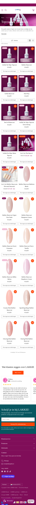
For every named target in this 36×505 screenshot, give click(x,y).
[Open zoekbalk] (5, 10)
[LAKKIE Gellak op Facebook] (2, 471)
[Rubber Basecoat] (27, 54)
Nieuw (21, 494)
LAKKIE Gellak (13, 487)
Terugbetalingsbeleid (17, 497)
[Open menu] (2, 10)
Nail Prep (26, 93)
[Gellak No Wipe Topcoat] (9, 54)
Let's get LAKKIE (5, 494)
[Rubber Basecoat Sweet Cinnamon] (9, 236)
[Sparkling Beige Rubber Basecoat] (27, 297)
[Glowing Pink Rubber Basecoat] (9, 328)
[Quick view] (15, 48)
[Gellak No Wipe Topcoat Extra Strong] (27, 112)
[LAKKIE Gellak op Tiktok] (10, 471)
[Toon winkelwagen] (33, 10)
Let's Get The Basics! (26, 153)
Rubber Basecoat (27, 65)
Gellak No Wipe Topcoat (9, 65)
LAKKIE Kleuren (5, 492)
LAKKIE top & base (15, 492)
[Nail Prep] (27, 83)
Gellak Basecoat (9, 93)
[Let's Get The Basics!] (27, 143)
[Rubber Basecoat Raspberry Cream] (27, 267)
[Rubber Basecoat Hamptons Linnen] (27, 205)
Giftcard (26, 494)
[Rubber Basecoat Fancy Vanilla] (27, 236)
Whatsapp (6, 460)
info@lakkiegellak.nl (9, 463)
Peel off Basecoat (9, 122)
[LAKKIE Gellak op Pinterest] (5, 471)
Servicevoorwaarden (6, 497)
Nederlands (4, 484)
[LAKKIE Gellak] (18, 10)
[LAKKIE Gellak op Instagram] (8, 471)
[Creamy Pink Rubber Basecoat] (9, 297)
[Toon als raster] (29, 40)
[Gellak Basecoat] (9, 83)
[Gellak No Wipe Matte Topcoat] (9, 143)
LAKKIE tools (24, 492)
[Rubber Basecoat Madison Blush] (27, 174)
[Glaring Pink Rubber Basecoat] (27, 328)
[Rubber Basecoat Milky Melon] (9, 267)
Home (2, 17)
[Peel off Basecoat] (9, 112)
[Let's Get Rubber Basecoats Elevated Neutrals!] (9, 174)
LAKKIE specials (14, 494)
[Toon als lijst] (33, 40)
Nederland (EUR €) (16, 484)
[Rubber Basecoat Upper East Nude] (9, 205)
